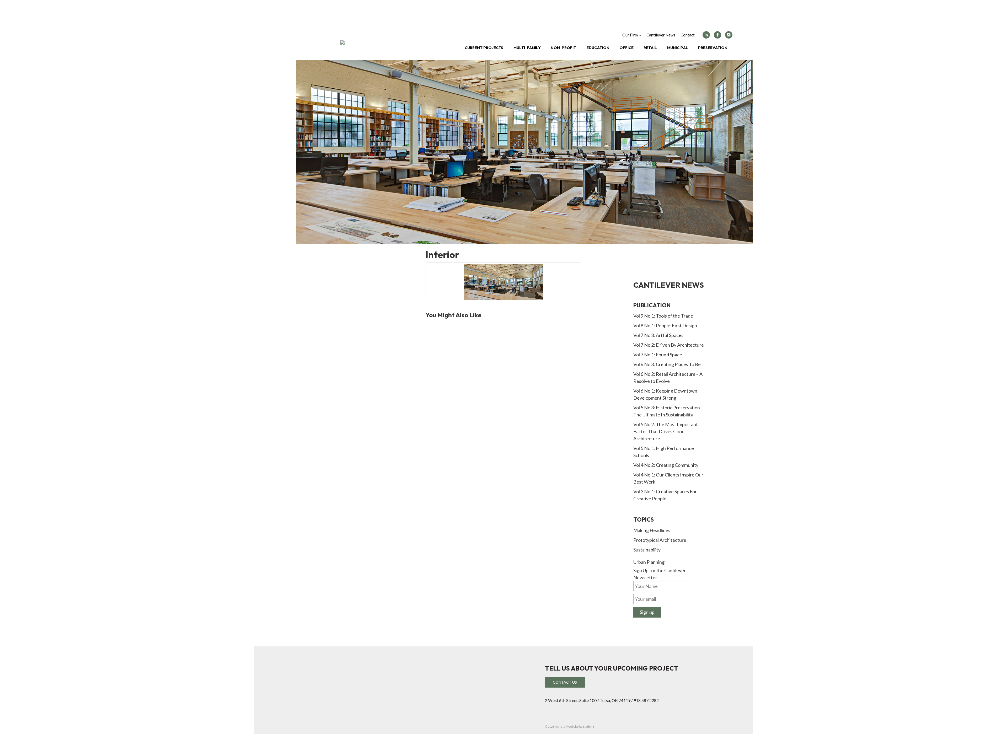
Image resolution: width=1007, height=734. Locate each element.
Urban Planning (649, 562)
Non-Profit (563, 47)
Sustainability (647, 550)
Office (626, 47)
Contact (688, 35)
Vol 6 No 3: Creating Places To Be (667, 364)
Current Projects (484, 47)
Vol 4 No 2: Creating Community (665, 465)
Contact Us (565, 682)
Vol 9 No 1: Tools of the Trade (663, 316)
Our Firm (630, 35)
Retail (650, 47)
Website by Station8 (580, 726)
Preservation (712, 47)
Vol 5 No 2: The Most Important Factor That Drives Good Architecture (665, 431)
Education (597, 47)
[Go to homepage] (342, 42)
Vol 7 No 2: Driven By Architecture (668, 345)
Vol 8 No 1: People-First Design (665, 325)
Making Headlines (651, 530)
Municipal (677, 47)
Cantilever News (660, 35)
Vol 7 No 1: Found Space (657, 354)
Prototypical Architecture (659, 540)
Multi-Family (527, 47)
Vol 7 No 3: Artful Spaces (658, 335)
